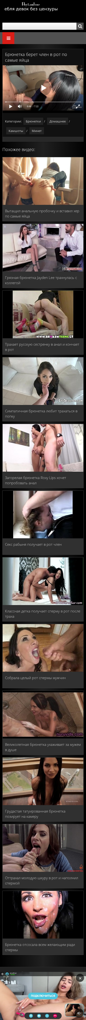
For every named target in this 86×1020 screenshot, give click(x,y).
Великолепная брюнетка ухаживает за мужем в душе (43, 747)
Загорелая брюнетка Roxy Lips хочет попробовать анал (35, 480)
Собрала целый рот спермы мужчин (35, 677)
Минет (37, 131)
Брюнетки (33, 121)
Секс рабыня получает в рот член (33, 544)
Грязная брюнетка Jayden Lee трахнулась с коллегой (41, 280)
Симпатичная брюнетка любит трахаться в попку (41, 414)
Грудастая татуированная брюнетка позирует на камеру (35, 814)
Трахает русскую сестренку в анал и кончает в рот (42, 347)
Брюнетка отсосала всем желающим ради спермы (40, 947)
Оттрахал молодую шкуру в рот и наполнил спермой (41, 880)
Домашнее (57, 121)
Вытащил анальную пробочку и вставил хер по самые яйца (42, 213)
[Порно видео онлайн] (31, 11)
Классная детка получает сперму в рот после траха (42, 614)
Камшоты (16, 131)
